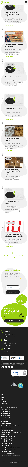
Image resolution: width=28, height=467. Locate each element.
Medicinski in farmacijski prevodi (11, 426)
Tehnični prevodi (6, 423)
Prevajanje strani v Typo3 (9, 449)
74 (22, 255)
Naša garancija (5, 413)
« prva (13, 253)
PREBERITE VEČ (9, 25)
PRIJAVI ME (12, 292)
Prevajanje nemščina (7, 441)
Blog (2, 397)
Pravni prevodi (5, 434)
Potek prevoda (5, 411)
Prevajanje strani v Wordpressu (11, 447)
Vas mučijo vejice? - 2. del (13, 77)
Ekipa (2, 395)
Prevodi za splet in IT (7, 443)
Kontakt (3, 401)
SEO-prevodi (5, 445)
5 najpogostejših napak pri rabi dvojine (14, 45)
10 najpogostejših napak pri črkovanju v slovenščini (14, 235)
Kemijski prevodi (6, 428)
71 (13, 255)
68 (4, 255)
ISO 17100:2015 (22, 376)
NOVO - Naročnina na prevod (10, 407)
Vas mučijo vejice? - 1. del (13, 108)
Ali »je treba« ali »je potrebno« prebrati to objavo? (12, 171)
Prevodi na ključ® (6, 409)
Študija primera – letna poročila (11, 455)
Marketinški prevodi (7, 430)
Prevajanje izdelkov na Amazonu (11, 432)
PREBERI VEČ (14, 5)
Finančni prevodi (6, 451)
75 (25, 255)
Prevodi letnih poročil (8, 453)
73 (19, 255)
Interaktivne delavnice (8, 418)
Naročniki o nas (6, 416)
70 (10, 255)
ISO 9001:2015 (14, 376)
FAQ (2, 399)
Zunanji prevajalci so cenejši (12, 202)
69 (7, 255)
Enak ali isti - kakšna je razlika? (12, 139)
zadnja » (15, 257)
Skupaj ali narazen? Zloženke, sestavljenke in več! (13, 14)
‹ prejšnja (16, 253)
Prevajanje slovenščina (8, 436)
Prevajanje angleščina (7, 439)
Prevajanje (5, 421)
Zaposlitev (4, 403)
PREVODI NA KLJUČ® (14, 321)
